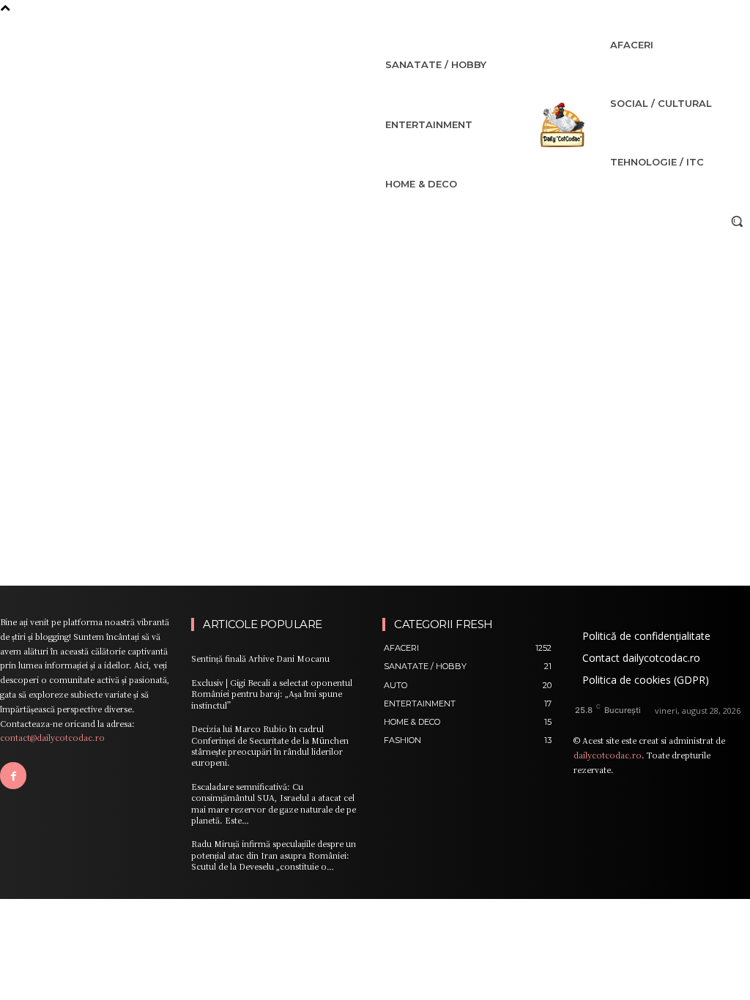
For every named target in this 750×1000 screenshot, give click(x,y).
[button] (737, 221)
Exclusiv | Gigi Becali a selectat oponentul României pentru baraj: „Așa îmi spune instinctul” (271, 693)
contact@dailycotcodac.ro (52, 737)
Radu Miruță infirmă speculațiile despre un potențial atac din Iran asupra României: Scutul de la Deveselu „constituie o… (273, 854)
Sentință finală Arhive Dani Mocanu (260, 658)
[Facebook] (13, 775)
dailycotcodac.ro (607, 755)
